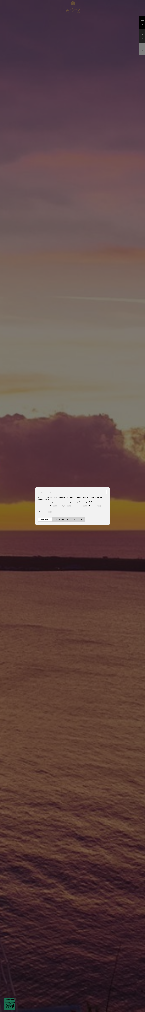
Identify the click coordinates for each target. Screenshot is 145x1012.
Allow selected (61, 519)
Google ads (43, 512)
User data (92, 506)
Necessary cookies (45, 506)
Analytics (62, 506)
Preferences (77, 506)
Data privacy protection (86, 502)
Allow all (78, 519)
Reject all (45, 519)
